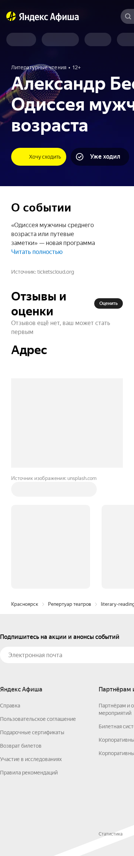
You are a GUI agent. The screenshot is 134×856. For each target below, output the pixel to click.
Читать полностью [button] (37, 251)
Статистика (110, 834)
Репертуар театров (69, 604)
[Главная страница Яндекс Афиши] (11, 16)
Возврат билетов (21, 746)
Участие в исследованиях (31, 759)
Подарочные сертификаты (32, 732)
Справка (10, 706)
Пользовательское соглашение (38, 719)
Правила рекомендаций (29, 773)
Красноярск (24, 604)
